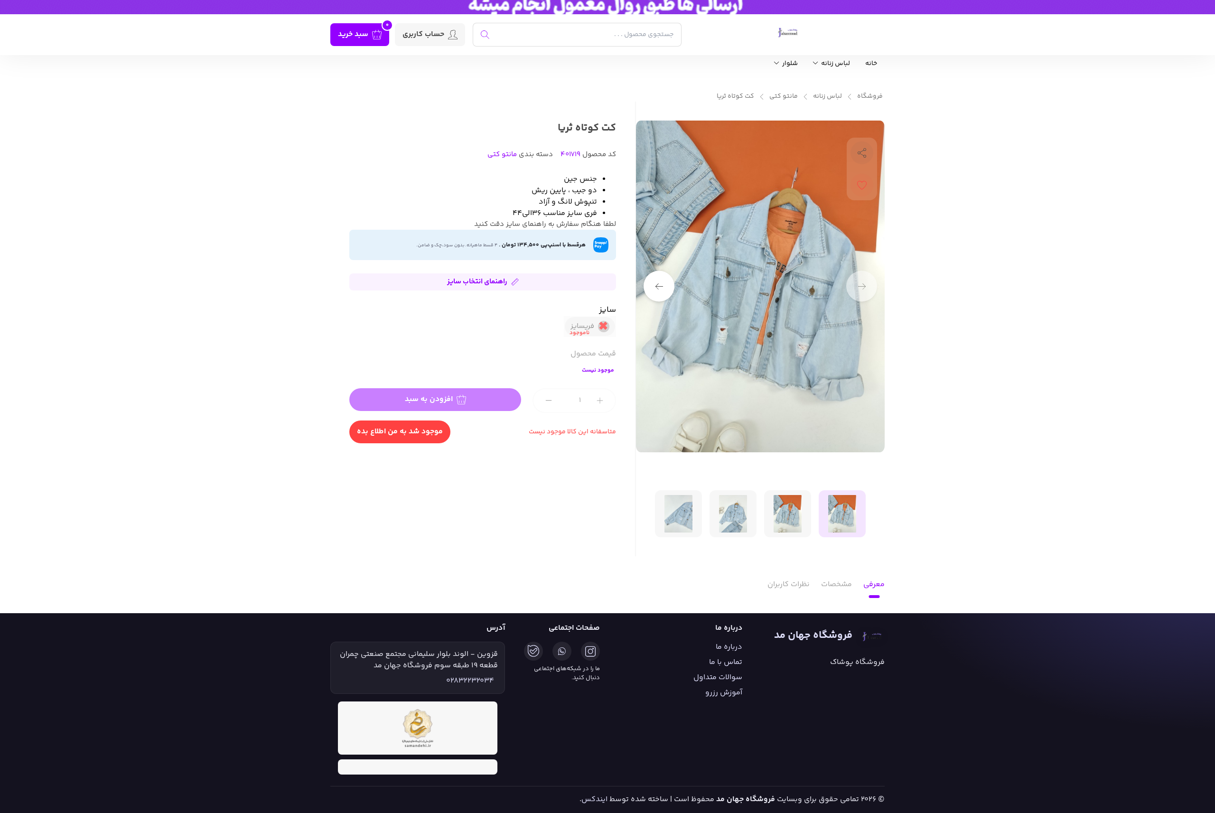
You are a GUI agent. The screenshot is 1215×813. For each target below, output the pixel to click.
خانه (871, 64)
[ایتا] (533, 651)
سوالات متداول (717, 677)
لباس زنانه (835, 64)
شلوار (789, 64)
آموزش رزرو (723, 693)
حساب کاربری (423, 34)
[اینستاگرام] (590, 651)
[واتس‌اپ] (561, 651)
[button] (659, 286)
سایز (607, 310)
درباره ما (729, 647)
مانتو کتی (783, 97)
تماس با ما (725, 662)
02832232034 (470, 681)
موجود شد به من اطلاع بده (400, 432)
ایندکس (594, 799)
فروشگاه (870, 97)
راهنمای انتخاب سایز (477, 281)
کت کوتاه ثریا (735, 97)
